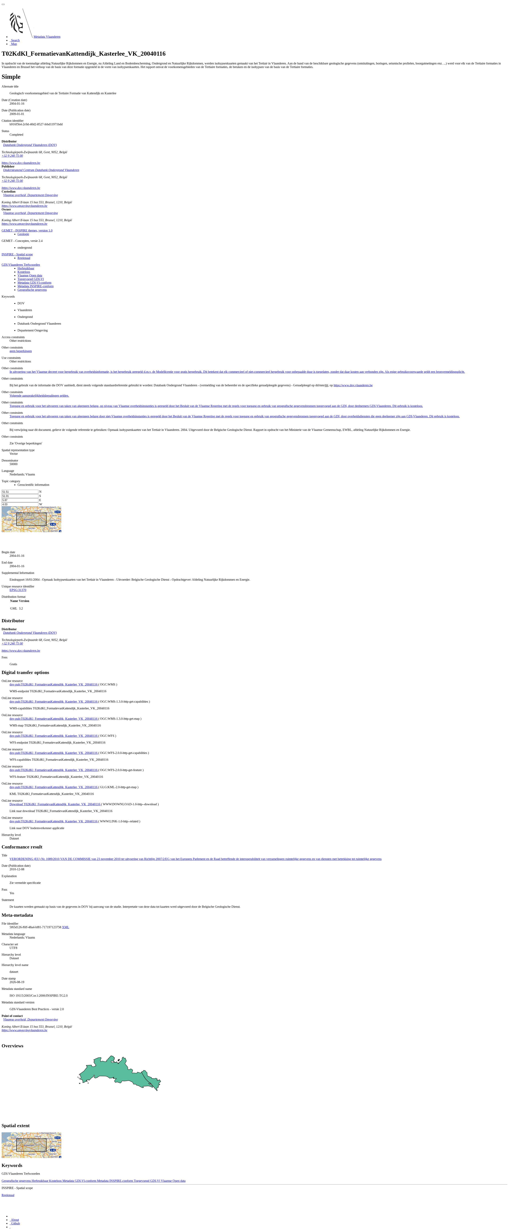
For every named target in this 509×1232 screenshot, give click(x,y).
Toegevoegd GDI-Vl (30, 279)
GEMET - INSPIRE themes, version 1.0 (27, 230)
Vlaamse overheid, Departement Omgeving (30, 195)
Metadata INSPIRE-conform (35, 286)
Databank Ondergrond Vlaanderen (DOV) (30, 145)
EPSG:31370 (18, 590)
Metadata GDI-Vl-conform (34, 282)
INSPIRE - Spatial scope (17, 254)
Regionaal (23, 258)
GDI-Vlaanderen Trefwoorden (21, 264)
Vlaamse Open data (29, 275)
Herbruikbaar (25, 268)
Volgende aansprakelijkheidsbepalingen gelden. (39, 395)
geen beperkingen (21, 351)
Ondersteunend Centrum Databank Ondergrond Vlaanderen (41, 170)
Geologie (23, 234)
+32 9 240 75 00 (12, 155)
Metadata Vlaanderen (47, 36)
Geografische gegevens (32, 289)
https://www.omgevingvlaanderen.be (24, 205)
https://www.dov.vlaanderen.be (21, 163)
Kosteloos (23, 272)
